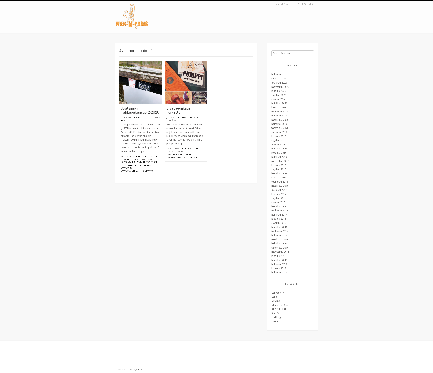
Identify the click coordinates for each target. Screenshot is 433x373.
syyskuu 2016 (278, 222)
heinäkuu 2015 (279, 260)
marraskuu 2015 (280, 251)
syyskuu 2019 (278, 140)
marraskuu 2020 (280, 86)
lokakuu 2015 (278, 256)
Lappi (274, 296)
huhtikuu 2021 (279, 74)
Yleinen (170, 151)
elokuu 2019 (278, 144)
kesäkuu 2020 (279, 107)
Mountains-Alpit (280, 305)
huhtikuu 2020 (279, 115)
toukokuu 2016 (279, 231)
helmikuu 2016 (279, 243)
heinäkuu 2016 (279, 227)
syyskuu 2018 (278, 169)
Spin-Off (125, 159)
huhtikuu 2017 (279, 214)
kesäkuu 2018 (279, 177)
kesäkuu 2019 (279, 152)
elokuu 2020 (278, 99)
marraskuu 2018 (280, 161)
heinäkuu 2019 (279, 148)
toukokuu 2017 (279, 210)
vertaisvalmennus (175, 157)
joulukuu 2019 (279, 132)
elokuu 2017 (278, 202)
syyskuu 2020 (278, 95)
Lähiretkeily (141, 156)
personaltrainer (175, 154)
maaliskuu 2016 (280, 239)
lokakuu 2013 (278, 268)
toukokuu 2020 (279, 111)
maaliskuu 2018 (280, 185)
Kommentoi (148, 171)
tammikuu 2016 (280, 247)
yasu (123, 120)
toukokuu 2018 (279, 181)
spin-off (189, 154)
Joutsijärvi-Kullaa (130, 162)
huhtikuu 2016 (279, 235)
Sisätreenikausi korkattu (178, 110)
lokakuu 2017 (278, 194)
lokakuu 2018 (278, 165)
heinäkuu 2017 (279, 206)
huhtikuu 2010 (279, 272)
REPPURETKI (278, 309)
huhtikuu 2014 (279, 264)
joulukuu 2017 (279, 189)
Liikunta (153, 156)
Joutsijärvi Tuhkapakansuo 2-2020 (140, 110)
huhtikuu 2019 (279, 156)
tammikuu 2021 (280, 78)
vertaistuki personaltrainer (140, 165)
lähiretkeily (146, 162)
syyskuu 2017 (278, 198)
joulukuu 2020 (279, 82)
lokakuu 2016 (278, 218)
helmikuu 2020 (279, 123)
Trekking (134, 159)
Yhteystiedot (306, 4)
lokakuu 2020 (278, 90)
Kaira (140, 369)
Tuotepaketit (283, 4)
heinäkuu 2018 (279, 173)
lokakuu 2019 (278, 136)
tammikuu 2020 (280, 128)
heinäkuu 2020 (279, 103)
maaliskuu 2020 (280, 119)
